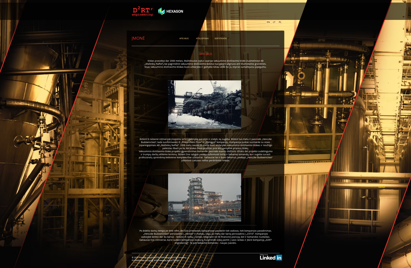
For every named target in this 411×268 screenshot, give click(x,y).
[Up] (404, 261)
